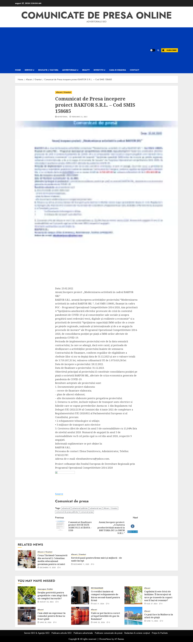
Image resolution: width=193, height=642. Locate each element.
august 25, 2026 (47, 602)
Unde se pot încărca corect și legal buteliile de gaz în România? (105, 616)
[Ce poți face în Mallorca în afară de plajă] (133, 616)
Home (18, 70)
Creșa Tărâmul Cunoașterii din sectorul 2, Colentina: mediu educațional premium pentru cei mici (52, 560)
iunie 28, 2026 (45, 622)
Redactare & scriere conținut (137, 633)
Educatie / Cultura (48, 70)
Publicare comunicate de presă (108, 633)
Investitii (98, 70)
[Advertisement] (79, 47)
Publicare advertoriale (83, 633)
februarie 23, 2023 (79, 117)
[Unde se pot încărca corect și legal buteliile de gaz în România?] (80, 616)
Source (59, 494)
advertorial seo (95, 508)
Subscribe (171, 50)
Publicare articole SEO (61, 633)
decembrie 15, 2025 (48, 568)
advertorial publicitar (80, 508)
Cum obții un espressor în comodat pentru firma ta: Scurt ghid (52, 616)
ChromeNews (105, 639)
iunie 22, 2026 (99, 622)
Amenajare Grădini (45, 589)
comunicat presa (86, 512)
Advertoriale (69, 70)
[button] (158, 50)
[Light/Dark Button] (152, 50)
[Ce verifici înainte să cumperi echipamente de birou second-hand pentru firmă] (80, 595)
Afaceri (147, 588)
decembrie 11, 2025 (81, 564)
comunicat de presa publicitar (67, 512)
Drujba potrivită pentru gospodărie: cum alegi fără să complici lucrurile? (52, 595)
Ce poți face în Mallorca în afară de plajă (158, 616)
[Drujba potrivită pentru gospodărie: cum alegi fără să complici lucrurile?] (27, 595)
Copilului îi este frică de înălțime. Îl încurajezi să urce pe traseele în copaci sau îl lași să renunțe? (158, 596)
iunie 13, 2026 (152, 621)
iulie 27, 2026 (152, 604)
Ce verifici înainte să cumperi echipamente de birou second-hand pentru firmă (105, 596)
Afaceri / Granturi (63, 92)
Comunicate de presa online (96, 15)
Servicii (28, 70)
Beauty (86, 70)
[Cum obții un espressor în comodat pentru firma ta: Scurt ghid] (27, 616)
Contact (134, 70)
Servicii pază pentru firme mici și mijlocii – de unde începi (96, 559)
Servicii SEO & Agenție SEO (36, 633)
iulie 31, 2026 (98, 604)
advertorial (62, 117)
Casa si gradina (117, 70)
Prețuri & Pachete (160, 633)
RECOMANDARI (97, 588)
